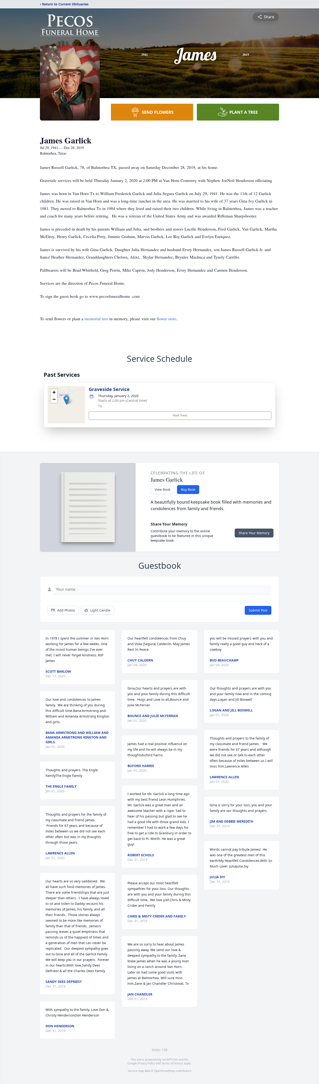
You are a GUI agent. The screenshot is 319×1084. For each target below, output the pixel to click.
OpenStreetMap (164, 1071)
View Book (162, 489)
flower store (166, 318)
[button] (66, 400)
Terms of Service (172, 1063)
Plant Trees (180, 415)
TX (100, 406)
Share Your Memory (254, 533)
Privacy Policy (146, 1063)
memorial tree (96, 318)
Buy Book (188, 489)
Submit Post (258, 610)
